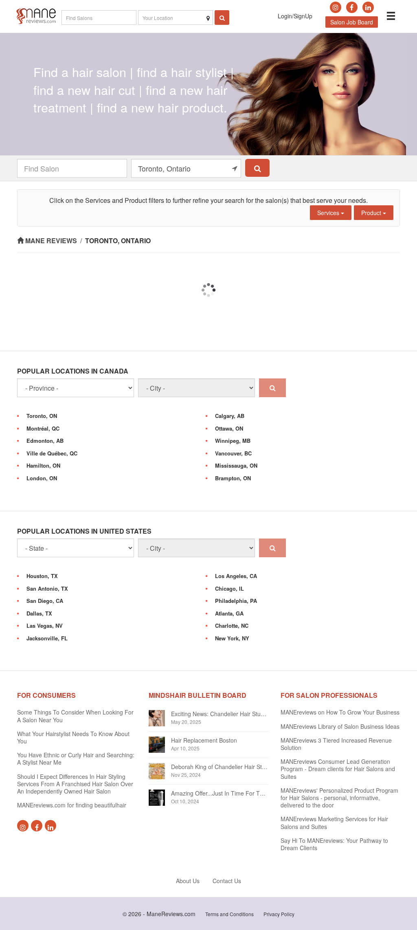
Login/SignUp (295, 16)
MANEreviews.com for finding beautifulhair (71, 805)
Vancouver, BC (233, 453)
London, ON (41, 478)
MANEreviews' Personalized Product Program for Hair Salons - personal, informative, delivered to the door (339, 797)
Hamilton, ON (43, 465)
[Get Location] (234, 168)
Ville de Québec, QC (51, 453)
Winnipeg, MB (232, 440)
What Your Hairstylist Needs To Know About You (73, 737)
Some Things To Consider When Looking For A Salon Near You (75, 715)
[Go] (272, 387)
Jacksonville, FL (47, 638)
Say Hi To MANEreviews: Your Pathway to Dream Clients (334, 844)
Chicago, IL (229, 588)
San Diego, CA (44, 601)
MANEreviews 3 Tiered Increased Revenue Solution (336, 744)
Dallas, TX (39, 613)
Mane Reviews (51, 240)
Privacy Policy (278, 913)
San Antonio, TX (47, 588)
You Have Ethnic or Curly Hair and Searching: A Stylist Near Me (75, 758)
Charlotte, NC (231, 625)
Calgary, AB (229, 416)
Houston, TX (42, 576)
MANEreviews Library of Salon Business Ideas (340, 726)
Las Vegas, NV (44, 625)
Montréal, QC (42, 428)
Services (329, 213)
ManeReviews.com (171, 914)
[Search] (257, 168)
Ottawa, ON (229, 428)
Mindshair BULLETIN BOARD (197, 695)
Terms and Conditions (229, 913)
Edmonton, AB (45, 440)
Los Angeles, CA (236, 576)
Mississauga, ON (236, 465)
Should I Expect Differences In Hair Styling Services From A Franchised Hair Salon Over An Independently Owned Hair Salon (75, 783)
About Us (188, 881)
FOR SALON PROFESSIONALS (329, 695)
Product (372, 213)
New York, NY (232, 638)
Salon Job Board (351, 22)
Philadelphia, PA (236, 601)
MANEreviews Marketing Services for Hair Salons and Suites (334, 822)
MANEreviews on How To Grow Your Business (340, 712)
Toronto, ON (41, 416)
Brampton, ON (233, 478)
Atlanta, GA (229, 613)
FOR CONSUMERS (46, 695)
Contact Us (227, 881)
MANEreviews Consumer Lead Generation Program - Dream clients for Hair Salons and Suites (338, 768)
